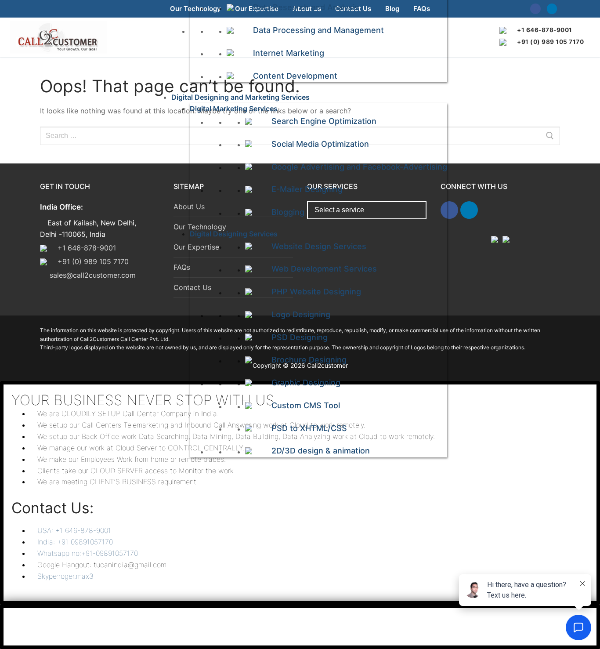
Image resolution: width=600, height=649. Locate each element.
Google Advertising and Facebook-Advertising (359, 166)
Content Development (295, 75)
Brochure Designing (309, 359)
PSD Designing (299, 337)
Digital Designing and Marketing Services (240, 97)
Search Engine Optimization (323, 121)
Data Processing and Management (318, 30)
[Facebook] (535, 9)
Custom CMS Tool (305, 405)
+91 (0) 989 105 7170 (550, 41)
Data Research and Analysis (306, 7)
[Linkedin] (552, 9)
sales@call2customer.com (93, 275)
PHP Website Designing (316, 291)
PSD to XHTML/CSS (309, 428)
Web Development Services (324, 268)
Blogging (287, 212)
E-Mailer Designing (307, 189)
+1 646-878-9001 (544, 29)
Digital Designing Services (234, 233)
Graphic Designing (305, 382)
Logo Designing (300, 314)
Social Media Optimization (320, 144)
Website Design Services (318, 246)
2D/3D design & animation (320, 450)
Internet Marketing (288, 53)
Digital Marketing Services (234, 108)
